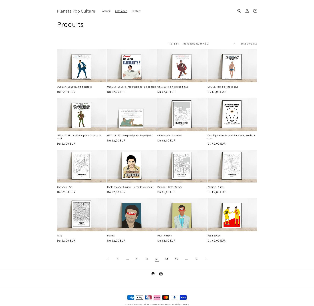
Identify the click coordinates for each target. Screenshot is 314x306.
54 (166, 259)
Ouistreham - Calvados (169, 135)
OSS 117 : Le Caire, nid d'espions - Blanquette (131, 86)
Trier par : (173, 43)
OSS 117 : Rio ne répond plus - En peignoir (129, 135)
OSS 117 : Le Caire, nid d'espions (74, 86)
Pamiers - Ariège (216, 187)
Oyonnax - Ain (64, 187)
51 (137, 259)
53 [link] (156, 259)
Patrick (110, 235)
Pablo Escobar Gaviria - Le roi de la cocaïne (130, 187)
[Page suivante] (206, 259)
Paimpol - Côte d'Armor (169, 187)
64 (196, 259)
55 (176, 259)
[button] (239, 11)
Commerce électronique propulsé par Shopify (169, 304)
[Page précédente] (108, 259)
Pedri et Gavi (214, 235)
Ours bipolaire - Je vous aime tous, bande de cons (231, 137)
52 (147, 259)
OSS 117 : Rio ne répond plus (172, 86)
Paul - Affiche (164, 235)
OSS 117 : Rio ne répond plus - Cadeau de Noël (79, 137)
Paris (59, 235)
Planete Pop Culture (140, 304)
